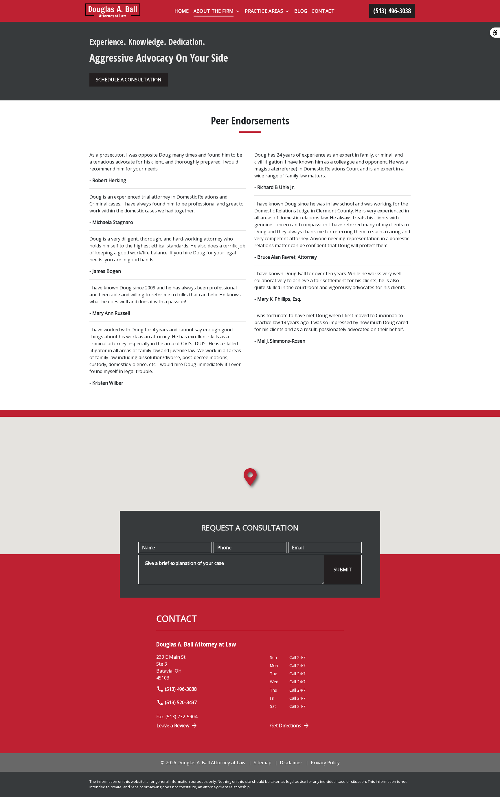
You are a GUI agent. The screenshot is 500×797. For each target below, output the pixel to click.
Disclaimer (291, 762)
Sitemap (262, 762)
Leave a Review (173, 725)
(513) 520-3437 (181, 702)
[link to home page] (112, 11)
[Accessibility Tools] (495, 32)
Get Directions (285, 725)
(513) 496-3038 (181, 689)
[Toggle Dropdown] (238, 11)
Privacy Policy (325, 762)
